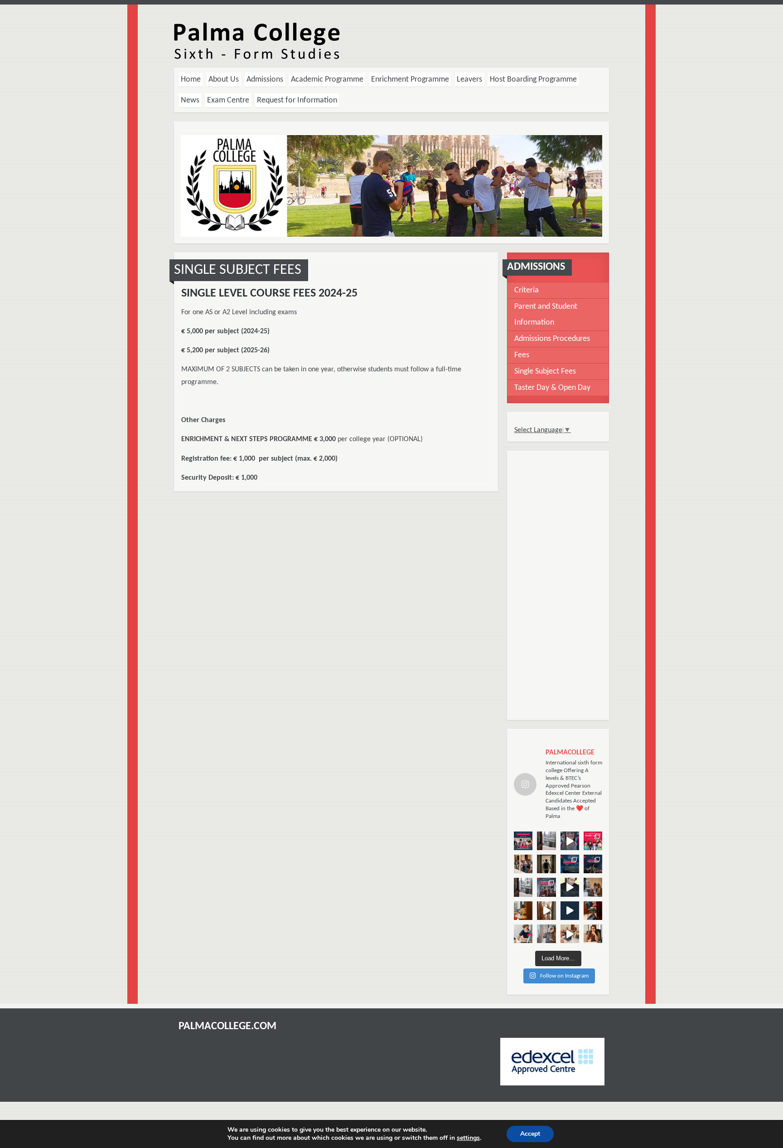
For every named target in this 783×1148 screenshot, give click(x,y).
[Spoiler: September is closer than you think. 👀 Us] (523, 910)
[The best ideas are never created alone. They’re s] (593, 887)
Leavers (469, 79)
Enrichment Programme (410, 79)
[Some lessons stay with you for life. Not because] (593, 864)
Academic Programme (327, 79)
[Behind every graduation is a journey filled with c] (570, 887)
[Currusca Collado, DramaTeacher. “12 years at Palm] (593, 933)
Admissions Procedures (552, 339)
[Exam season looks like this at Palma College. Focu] (570, 933)
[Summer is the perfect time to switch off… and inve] (546, 887)
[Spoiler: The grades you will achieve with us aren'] (546, 841)
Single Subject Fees (545, 371)
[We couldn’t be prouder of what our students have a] (593, 841)
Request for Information (297, 100)
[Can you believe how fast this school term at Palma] (593, 910)
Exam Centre (228, 100)
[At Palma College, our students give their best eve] (546, 933)
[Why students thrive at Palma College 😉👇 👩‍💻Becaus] (523, 887)
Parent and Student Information (545, 314)
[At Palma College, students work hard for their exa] (523, 933)
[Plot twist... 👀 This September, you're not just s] (546, 864)
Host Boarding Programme (533, 79)
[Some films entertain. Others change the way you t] (570, 864)
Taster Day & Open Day (552, 388)
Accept (530, 1133)
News (190, 100)
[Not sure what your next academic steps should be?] (523, 841)
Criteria (526, 290)
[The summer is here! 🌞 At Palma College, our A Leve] (570, 910)
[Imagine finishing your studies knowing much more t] (570, 841)
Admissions (264, 79)
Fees (521, 355)
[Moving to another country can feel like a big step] (523, 864)
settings (468, 1138)
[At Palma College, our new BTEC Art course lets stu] (546, 910)
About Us (223, 79)
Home (191, 79)
